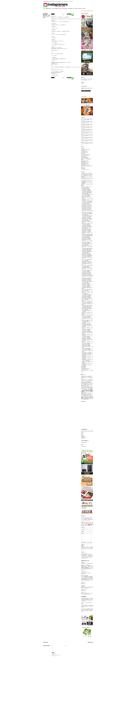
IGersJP (52, 62)
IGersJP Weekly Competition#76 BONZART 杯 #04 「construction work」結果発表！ (87, 222)
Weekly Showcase (48, 8)
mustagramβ (82, 167)
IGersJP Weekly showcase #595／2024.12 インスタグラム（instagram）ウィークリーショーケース (87, 133)
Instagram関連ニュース (84, 162)
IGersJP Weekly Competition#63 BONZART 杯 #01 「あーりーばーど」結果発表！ (87, 197)
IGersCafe (82, 153)
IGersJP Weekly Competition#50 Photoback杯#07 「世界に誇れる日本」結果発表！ (87, 287)
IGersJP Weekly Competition (85, 154)
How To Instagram (64, 8)
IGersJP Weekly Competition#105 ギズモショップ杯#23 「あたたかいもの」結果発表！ (87, 276)
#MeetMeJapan (83, 156)
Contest (53, 8)
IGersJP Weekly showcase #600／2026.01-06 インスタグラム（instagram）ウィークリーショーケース (87, 120)
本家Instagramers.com (84, 442)
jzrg (52, 36)
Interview (60, 8)
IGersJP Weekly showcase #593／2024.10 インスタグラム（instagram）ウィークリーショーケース (87, 138)
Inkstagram (82, 435)
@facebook (82, 168)
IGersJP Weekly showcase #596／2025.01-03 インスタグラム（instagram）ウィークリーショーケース (87, 130)
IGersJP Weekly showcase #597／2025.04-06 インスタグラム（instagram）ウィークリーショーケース (87, 127)
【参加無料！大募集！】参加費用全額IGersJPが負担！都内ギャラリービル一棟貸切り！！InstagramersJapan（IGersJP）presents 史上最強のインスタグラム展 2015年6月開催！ (87, 175)
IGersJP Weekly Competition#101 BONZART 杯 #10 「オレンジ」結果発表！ (87, 268)
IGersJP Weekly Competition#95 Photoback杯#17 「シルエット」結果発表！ (87, 258)
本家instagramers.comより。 (85, 161)
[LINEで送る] (72, 77)
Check (63, 77)
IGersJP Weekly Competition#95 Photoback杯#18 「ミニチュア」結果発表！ (87, 264)
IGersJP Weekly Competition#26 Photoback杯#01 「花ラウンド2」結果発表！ (87, 318)
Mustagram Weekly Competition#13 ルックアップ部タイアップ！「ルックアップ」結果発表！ (87, 351)
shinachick (53, 23)
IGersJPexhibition (84, 366)
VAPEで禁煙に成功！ (84, 437)
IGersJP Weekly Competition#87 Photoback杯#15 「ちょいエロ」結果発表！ (87, 240)
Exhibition (56, 8)
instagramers (83, 436)
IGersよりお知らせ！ (84, 160)
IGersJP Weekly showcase (84, 149)
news (44, 8)
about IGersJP (70, 8)
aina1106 (53, 26)
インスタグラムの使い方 (84, 155)
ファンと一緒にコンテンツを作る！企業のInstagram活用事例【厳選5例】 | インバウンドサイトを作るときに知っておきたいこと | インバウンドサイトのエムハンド (87, 391)
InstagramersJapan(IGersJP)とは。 (86, 368)
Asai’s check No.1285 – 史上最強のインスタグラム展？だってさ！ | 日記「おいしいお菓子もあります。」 (87, 398)
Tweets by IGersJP (83, 446)
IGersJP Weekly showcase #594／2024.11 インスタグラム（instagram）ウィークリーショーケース (87, 135)
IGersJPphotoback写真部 (84, 163)
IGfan (82, 434)
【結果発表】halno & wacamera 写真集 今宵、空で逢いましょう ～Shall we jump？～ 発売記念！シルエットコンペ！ (87, 377)
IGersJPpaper (83, 164)
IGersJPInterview (83, 152)
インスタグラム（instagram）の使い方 (86, 186)
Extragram (82, 432)
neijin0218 (53, 29)
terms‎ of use (84, 8)
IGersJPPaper (84, 367)
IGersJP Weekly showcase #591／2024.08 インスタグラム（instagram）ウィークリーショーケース (87, 143)
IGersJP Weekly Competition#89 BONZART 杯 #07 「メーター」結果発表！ (87, 246)
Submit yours (90, 642)
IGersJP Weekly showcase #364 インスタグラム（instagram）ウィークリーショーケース (87, 179)
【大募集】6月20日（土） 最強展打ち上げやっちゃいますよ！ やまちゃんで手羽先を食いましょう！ (87, 380)
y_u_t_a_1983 (54, 42)
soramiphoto (53, 57)
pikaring (53, 39)
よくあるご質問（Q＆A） (84, 169)
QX (81, 159)
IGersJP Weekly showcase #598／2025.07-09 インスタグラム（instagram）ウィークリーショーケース (87, 125)
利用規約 (82, 185)
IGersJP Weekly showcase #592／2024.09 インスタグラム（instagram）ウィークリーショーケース (87, 141)
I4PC (81, 433)
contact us (76, 8)
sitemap (80, 8)
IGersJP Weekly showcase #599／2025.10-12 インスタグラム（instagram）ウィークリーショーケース (87, 122)
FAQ (73, 8)
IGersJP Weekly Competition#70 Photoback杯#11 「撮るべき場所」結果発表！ (87, 210)
